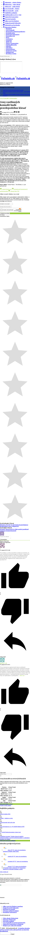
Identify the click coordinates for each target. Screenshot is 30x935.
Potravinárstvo (10, 49)
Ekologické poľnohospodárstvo (15, 31)
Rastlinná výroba (11, 50)
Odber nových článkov (11, 21)
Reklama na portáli (9, 909)
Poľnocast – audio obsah (11, 6)
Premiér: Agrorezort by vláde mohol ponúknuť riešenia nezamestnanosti (14, 530)
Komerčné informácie (12, 34)
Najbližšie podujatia (10, 13)
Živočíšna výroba (11, 53)
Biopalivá (9, 28)
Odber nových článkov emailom (13, 906)
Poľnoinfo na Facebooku (11, 25)
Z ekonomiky (13, 98)
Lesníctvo (9, 40)
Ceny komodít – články (11, 8)
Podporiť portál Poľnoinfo (12, 23)
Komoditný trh (10, 36)
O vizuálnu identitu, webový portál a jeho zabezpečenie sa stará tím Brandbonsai (15, 930)
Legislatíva (9, 39)
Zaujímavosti (10, 52)
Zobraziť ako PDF (13, 191)
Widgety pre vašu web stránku (12, 925)
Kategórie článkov (9, 27)
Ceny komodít (10, 30)
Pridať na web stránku (5, 805)
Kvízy (7, 37)
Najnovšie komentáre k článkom (13, 924)
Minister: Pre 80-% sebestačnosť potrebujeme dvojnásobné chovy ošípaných (14, 525)
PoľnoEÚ (8, 46)
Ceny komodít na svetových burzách (14, 922)
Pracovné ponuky (9, 19)
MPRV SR (9, 42)
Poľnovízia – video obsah (11, 4)
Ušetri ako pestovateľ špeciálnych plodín (13, 90)
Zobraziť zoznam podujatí (7, 840)
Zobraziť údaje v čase (6, 804)
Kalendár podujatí (8, 921)
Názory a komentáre (12, 43)
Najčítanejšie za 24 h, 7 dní (12, 15)
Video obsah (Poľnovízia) (10, 918)
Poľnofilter (9, 47)
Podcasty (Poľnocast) (9, 919)
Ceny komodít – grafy (10, 10)
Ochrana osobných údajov (11, 911)
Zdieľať (6, 189)
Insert (13, 934)
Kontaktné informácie (10, 912)
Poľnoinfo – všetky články (12, 2)
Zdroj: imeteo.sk (4, 872)
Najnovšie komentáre (10, 17)
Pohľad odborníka (11, 45)
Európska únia (10, 33)
